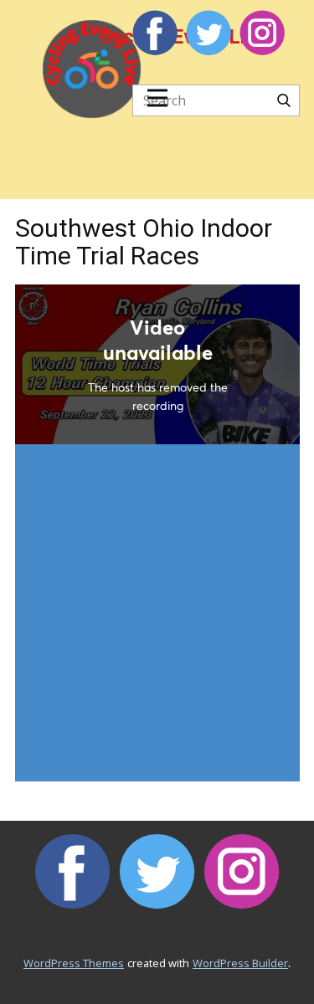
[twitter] (208, 32)
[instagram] (262, 32)
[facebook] (155, 32)
